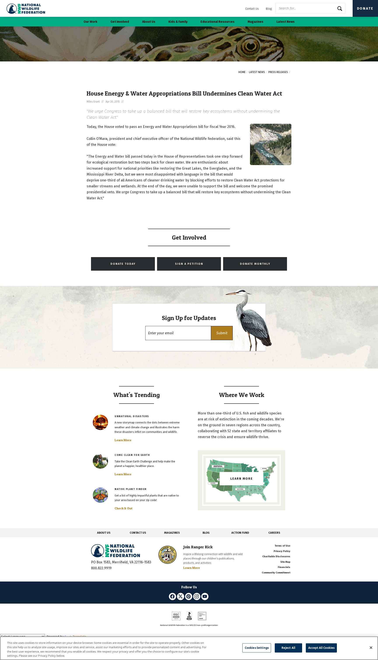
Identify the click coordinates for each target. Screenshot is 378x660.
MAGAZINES (172, 532)
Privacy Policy (282, 551)
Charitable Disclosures (276, 556)
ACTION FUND (240, 532)
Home (241, 72)
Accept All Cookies (321, 648)
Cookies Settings (257, 648)
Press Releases (278, 72)
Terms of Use (282, 545)
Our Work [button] (90, 22)
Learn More (123, 440)
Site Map (285, 562)
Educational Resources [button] (217, 22)
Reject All (288, 648)
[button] (222, 333)
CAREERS (274, 532)
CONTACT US (138, 532)
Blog (269, 8)
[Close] (371, 647)
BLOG (206, 532)
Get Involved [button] (119, 22)
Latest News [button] (285, 22)
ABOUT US (103, 532)
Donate (365, 8)
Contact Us (252, 8)
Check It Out (124, 508)
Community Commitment (276, 572)
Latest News (257, 72)
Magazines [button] (255, 22)
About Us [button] (148, 22)
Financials (284, 567)
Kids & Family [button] (177, 22)
